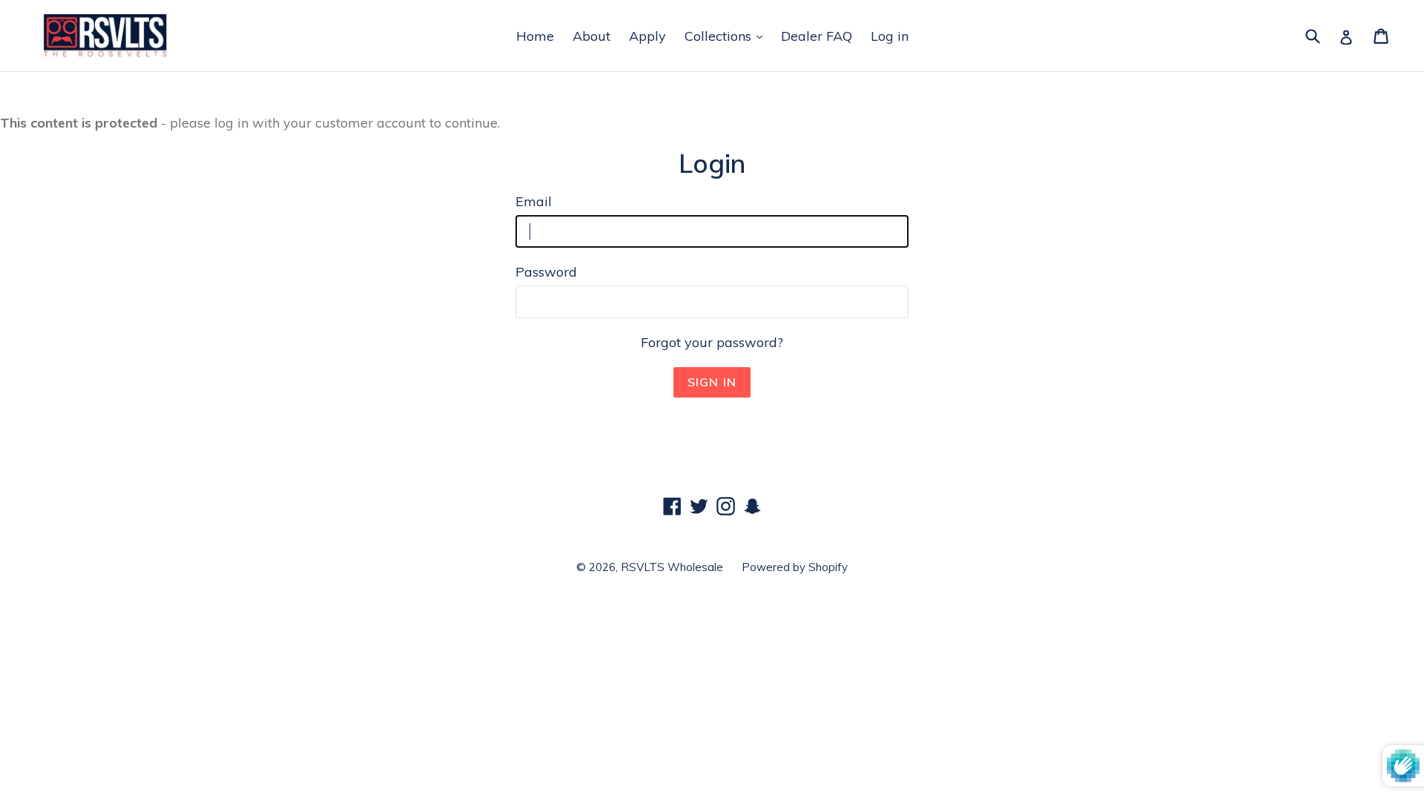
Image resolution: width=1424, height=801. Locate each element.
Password (546, 271)
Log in (890, 35)
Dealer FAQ (816, 35)
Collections (720, 35)
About (591, 35)
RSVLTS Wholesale (672, 567)
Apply (647, 35)
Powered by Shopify (795, 567)
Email (533, 201)
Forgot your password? (712, 342)
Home (535, 35)
